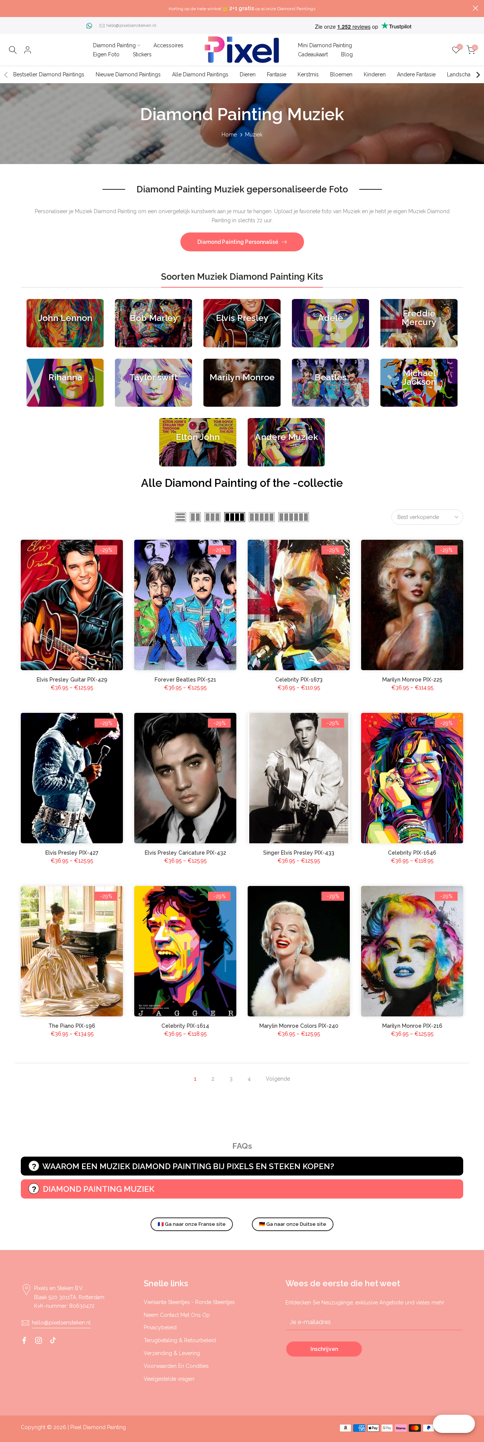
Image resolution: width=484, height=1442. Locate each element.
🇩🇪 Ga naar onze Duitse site (292, 1224)
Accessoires (168, 45)
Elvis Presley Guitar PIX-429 (72, 680)
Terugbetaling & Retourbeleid (180, 1340)
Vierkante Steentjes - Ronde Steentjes (189, 1302)
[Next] (477, 74)
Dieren (248, 74)
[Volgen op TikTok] (53, 1340)
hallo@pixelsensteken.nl (131, 25)
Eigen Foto (106, 54)
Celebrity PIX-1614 (185, 1026)
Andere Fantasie (416, 74)
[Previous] (6, 74)
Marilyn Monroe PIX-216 (412, 1026)
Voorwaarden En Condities (176, 1366)
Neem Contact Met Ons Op (177, 1315)
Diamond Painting (114, 45)
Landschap (460, 74)
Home (229, 135)
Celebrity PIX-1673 (299, 680)
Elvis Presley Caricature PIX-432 (185, 853)
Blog (347, 54)
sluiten (8, 8)
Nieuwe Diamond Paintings (128, 74)
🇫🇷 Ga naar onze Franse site (192, 1224)
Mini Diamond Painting (325, 45)
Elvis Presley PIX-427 (71, 853)
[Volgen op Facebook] (24, 1340)
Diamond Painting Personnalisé (237, 242)
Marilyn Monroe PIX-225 (412, 680)
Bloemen (341, 74)
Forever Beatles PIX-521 (185, 680)
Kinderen (375, 74)
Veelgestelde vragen (169, 1379)
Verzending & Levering (172, 1353)
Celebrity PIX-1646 (412, 853)
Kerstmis (308, 74)
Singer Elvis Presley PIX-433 (298, 853)
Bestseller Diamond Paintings (48, 74)
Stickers (142, 54)
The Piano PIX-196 (71, 1026)
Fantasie (276, 74)
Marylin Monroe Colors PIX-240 (298, 1026)
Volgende (278, 1079)
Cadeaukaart (313, 54)
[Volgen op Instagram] (38, 1340)
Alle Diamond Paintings (200, 74)
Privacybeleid (160, 1327)
